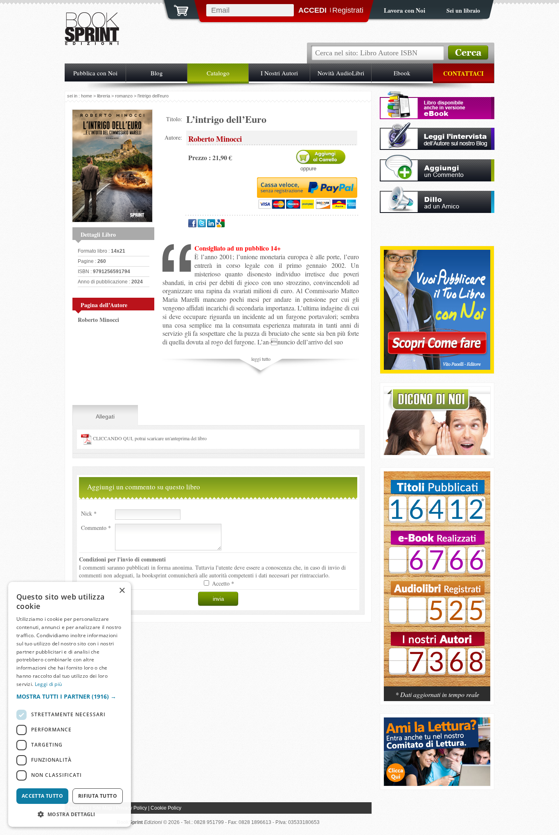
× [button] (122, 591)
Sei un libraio (463, 10)
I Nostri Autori (279, 73)
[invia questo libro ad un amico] (437, 211)
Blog (157, 73)
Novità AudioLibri (341, 73)
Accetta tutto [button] (42, 795)
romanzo (124, 95)
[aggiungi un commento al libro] (437, 179)
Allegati (105, 416)
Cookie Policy (166, 808)
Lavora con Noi (404, 10)
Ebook (402, 73)
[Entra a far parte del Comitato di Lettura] (437, 783)
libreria (103, 95)
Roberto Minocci (98, 319)
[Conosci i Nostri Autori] (437, 583)
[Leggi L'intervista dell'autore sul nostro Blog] (437, 148)
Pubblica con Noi (95, 73)
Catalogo (218, 73)
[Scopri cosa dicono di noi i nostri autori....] (437, 453)
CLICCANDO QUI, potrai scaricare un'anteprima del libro (149, 438)
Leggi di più (48, 684)
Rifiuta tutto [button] (97, 795)
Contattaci (463, 73)
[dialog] (69, 704)
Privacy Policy (131, 808)
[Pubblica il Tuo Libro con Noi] (437, 367)
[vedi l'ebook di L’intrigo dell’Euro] (437, 117)
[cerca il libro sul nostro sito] (468, 52)
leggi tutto (260, 358)
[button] (69, 696)
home (86, 95)
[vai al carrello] (176, 9)
